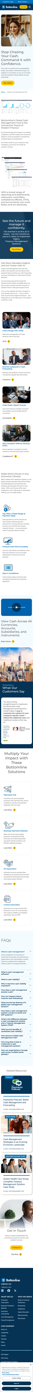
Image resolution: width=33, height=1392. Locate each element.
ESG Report (4, 1354)
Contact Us (16, 1248)
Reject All (16, 1383)
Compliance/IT (7, 456)
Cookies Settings (16, 1378)
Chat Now (14, 1254)
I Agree (17, 1388)
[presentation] (29, 7)
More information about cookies (10, 1374)
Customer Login (8, 2)
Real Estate (21, 1318)
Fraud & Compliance (7, 1320)
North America (22, 2)
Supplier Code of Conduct (9, 1362)
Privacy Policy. (6, 1372)
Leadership (4, 1333)
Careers (3, 1336)
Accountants (7, 418)
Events (3, 1345)
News (3, 1342)
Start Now (23, 7)
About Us (4, 1329)
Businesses (21, 1306)
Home (3, 92)
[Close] (31, 1365)
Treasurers (6, 380)
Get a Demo (7, 83)
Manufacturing (22, 1315)
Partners (4, 1339)
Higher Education (23, 1312)
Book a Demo (6, 641)
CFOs (4, 341)
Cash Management (7, 1317)
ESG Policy (4, 1358)
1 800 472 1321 (6, 1287)
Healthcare (21, 1309)
